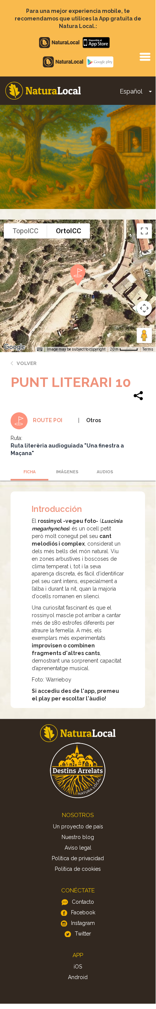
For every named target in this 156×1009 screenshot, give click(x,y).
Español (131, 91)
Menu (144, 56)
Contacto (83, 902)
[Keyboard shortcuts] (39, 349)
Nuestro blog (78, 837)
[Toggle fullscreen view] (144, 231)
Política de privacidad (78, 858)
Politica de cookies (78, 869)
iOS (78, 967)
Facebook (83, 912)
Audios (105, 471)
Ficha (29, 471)
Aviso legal (78, 848)
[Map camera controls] (144, 308)
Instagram (83, 923)
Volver (27, 363)
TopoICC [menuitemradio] (25, 231)
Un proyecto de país (78, 826)
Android (78, 977)
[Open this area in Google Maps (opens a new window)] (14, 347)
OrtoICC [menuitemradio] (68, 231)
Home (43, 91)
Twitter (83, 934)
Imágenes (67, 471)
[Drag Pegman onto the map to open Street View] (144, 335)
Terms (147, 349)
